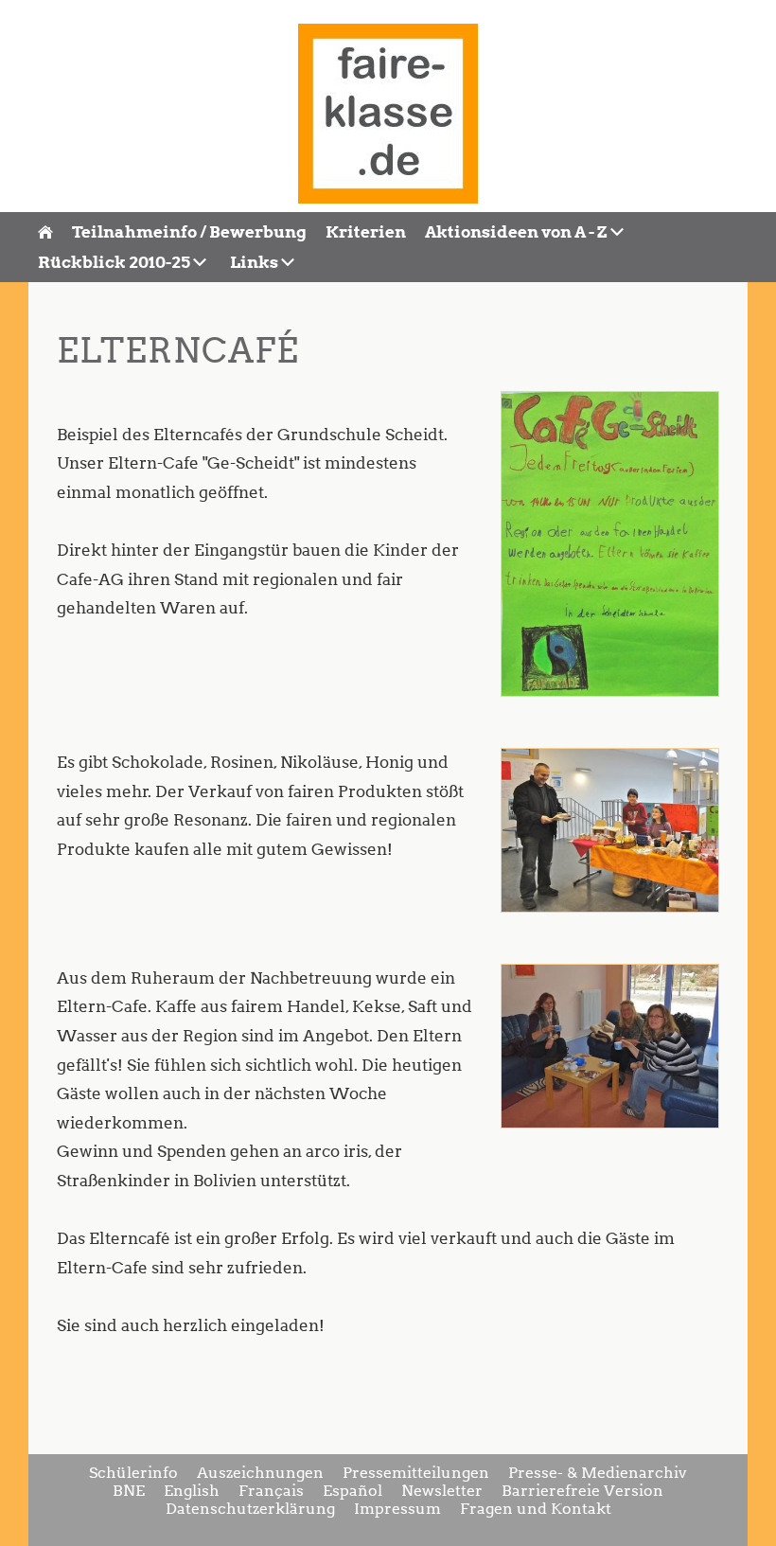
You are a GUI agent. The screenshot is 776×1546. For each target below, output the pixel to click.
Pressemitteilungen (416, 1473)
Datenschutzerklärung (250, 1509)
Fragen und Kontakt (535, 1509)
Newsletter (442, 1491)
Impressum (397, 1509)
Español (352, 1491)
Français (271, 1491)
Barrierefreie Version (582, 1491)
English (192, 1491)
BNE (129, 1491)
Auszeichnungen (260, 1473)
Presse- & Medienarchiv (597, 1473)
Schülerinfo (133, 1473)
